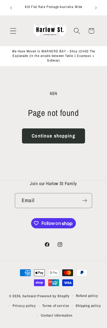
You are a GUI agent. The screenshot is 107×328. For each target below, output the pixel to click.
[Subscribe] (84, 200)
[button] (13, 31)
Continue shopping (53, 135)
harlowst (29, 295)
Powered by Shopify (53, 295)
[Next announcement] (96, 7)
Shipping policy (88, 305)
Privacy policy (24, 305)
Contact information (56, 315)
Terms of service (55, 305)
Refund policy (87, 295)
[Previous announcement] (11, 7)
